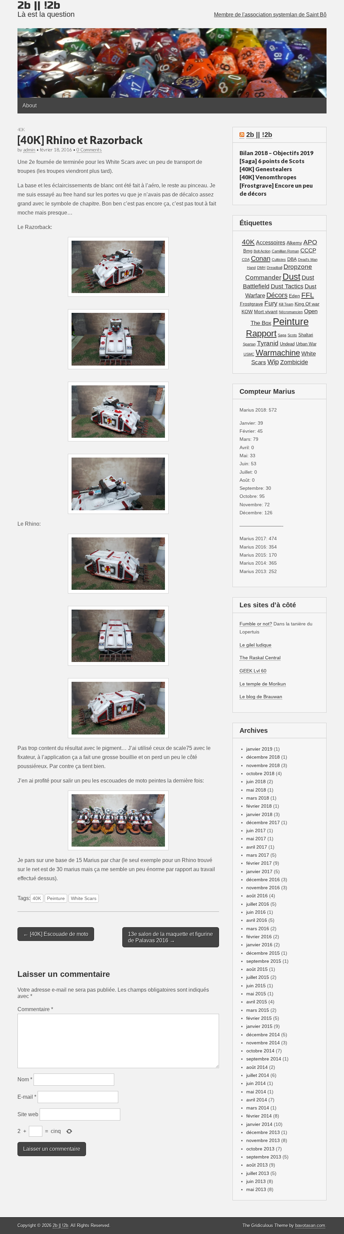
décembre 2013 (263, 1132)
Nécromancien (291, 312)
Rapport (261, 333)
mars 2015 (257, 1010)
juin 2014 (256, 1083)
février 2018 (259, 806)
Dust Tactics (287, 286)
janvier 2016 (259, 944)
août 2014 (257, 1067)
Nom (24, 1079)
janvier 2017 (259, 871)
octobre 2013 (260, 1148)
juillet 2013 (257, 1173)
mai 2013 (256, 1189)
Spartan (249, 344)
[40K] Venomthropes (268, 177)
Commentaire (35, 1009)
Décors (277, 295)
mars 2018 (257, 798)
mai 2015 (256, 993)
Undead (287, 344)
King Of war (307, 303)
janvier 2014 (259, 1124)
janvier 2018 (259, 814)
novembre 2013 (263, 1140)
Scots (292, 335)
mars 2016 (257, 928)
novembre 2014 (263, 1042)
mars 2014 (257, 1107)
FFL (307, 295)
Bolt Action (262, 251)
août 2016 (257, 895)
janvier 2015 (259, 1026)
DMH (261, 268)
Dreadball (274, 268)
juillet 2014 (257, 1075)
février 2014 (259, 1116)
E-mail (26, 1097)
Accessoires (270, 242)
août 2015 (257, 969)
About (30, 105)
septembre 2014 (263, 1058)
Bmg (247, 251)
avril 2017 (256, 847)
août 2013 (257, 1165)
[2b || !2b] (172, 49)
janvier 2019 (259, 749)
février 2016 (259, 936)
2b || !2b (259, 134)
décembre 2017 (263, 822)
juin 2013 (256, 1181)
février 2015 (259, 1018)
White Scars (83, 898)
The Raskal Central (260, 657)
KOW (247, 311)
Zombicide (294, 362)
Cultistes (279, 259)
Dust (291, 276)
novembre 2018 (263, 765)
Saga (282, 335)
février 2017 (259, 863)
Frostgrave (251, 303)
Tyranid (267, 343)
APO (310, 242)
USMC (249, 354)
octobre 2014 (260, 1050)
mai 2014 (256, 1091)
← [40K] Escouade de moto (55, 934)
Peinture (56, 898)
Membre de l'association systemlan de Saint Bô (270, 14)
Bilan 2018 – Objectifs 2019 (276, 152)
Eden (294, 295)
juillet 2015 (257, 977)
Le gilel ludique (255, 645)
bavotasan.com (310, 1225)
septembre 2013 (263, 1156)
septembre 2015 (263, 961)
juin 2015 (256, 985)
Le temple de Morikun (263, 683)
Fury (270, 303)
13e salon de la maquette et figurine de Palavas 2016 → (170, 937)
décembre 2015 (263, 953)
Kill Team (286, 304)
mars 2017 (257, 855)
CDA (246, 259)
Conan (260, 258)
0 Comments (89, 149)
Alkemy (294, 242)
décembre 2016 (263, 879)
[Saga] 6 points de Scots (272, 160)
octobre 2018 (260, 773)
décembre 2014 (263, 1034)
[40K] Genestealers (266, 169)
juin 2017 (256, 830)
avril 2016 (256, 920)
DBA (292, 259)
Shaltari (305, 335)
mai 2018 (256, 790)
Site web (27, 1114)
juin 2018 (256, 781)
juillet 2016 (257, 904)
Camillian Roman (285, 251)
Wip (273, 362)
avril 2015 (256, 1001)
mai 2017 (256, 838)
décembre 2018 (263, 757)
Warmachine (278, 352)
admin (29, 149)
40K (21, 129)
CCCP (308, 250)
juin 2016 (256, 912)
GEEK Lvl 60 (253, 670)
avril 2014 (256, 1099)
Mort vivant (265, 311)
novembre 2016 (263, 887)
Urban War (306, 344)
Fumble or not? (256, 623)
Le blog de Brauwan (261, 696)
